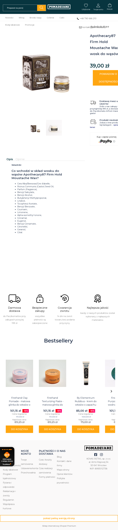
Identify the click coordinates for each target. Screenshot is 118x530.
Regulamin (8, 500)
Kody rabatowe (10, 469)
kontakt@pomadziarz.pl (94, 27)
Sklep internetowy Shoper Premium (59, 526)
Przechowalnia (28, 472)
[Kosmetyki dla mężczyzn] (59, 7)
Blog (59, 457)
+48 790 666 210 (88, 18)
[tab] (10, 159)
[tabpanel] (45, 201)
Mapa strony (63, 469)
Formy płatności (47, 477)
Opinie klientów (64, 474)
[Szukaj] (41, 8)
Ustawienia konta (29, 468)
